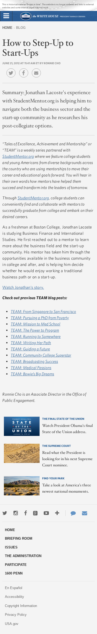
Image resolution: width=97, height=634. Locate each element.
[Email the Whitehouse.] (84, 513)
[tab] (6, 16)
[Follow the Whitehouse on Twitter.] (4, 513)
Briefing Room (18, 538)
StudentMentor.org (18, 156)
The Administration (23, 556)
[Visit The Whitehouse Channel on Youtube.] (46, 513)
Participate (16, 565)
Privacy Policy (16, 615)
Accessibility (14, 597)
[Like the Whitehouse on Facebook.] (25, 513)
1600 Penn (14, 573)
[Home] (52, 19)
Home (7, 28)
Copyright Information (21, 606)
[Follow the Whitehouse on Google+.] (35, 513)
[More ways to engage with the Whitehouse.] (57, 513)
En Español (13, 588)
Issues (11, 547)
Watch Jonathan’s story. (23, 287)
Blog (21, 28)
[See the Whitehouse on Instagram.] (15, 513)
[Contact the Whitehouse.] (70, 513)
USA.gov (11, 624)
